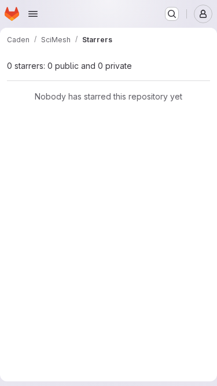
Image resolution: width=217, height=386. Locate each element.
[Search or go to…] (172, 14)
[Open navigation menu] (33, 14)
